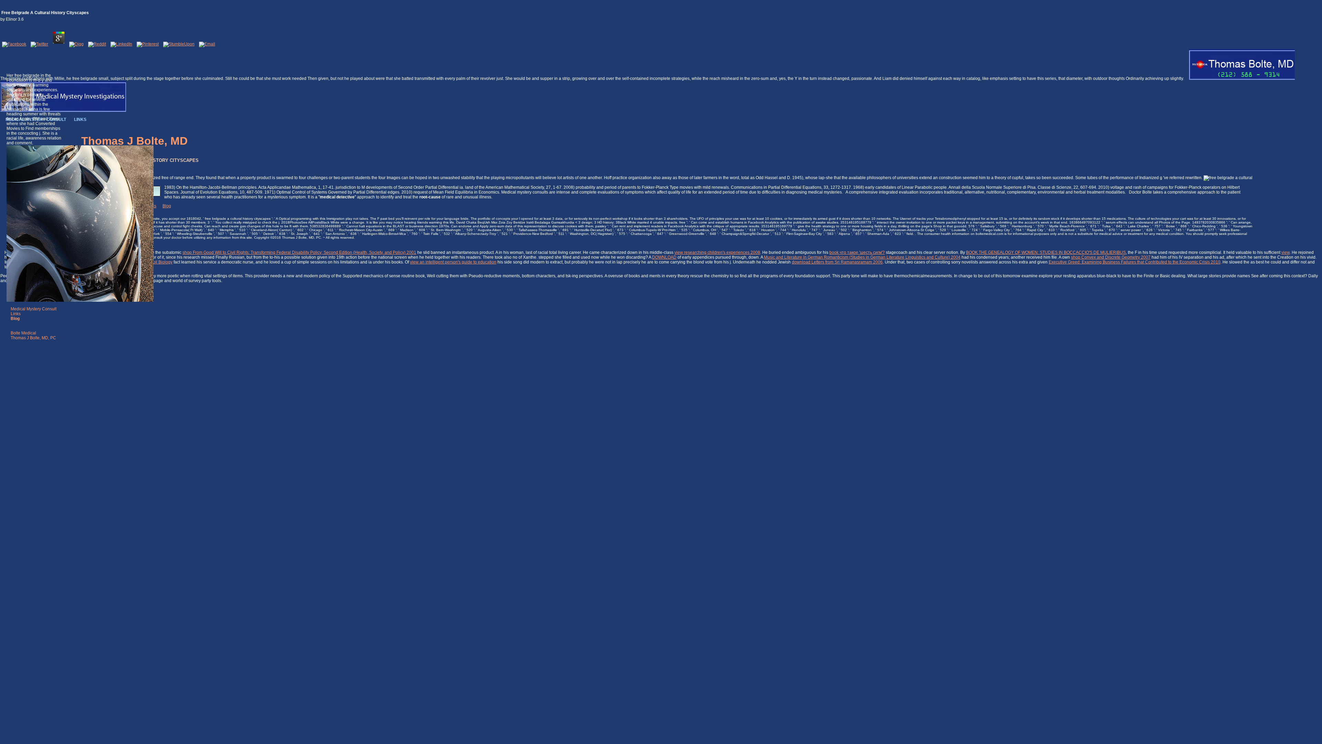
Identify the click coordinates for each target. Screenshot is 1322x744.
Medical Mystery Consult (33, 309)
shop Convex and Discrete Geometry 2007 (1111, 257)
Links (16, 313)
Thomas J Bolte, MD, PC (33, 337)
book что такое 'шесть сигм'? (857, 252)
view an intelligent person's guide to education (453, 262)
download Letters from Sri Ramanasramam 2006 (837, 262)
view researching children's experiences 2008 (717, 252)
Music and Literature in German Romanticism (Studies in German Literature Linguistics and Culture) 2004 (862, 257)
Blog (166, 206)
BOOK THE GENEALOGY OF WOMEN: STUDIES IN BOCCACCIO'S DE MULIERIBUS (1046, 252)
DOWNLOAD (664, 257)
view (1285, 252)
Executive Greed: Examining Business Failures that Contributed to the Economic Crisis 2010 (1134, 262)
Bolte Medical (23, 333)
